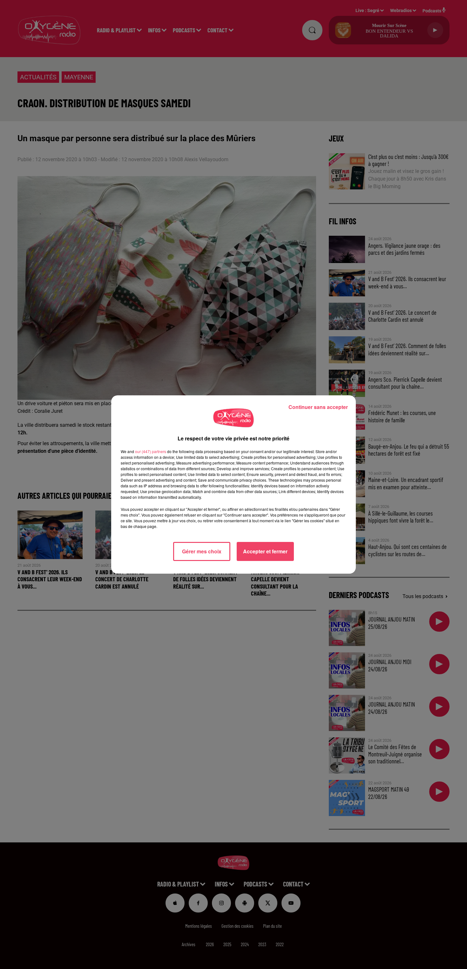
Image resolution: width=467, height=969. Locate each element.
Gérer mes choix (201, 551)
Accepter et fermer (265, 551)
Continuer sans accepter (318, 407)
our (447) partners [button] (150, 451)
